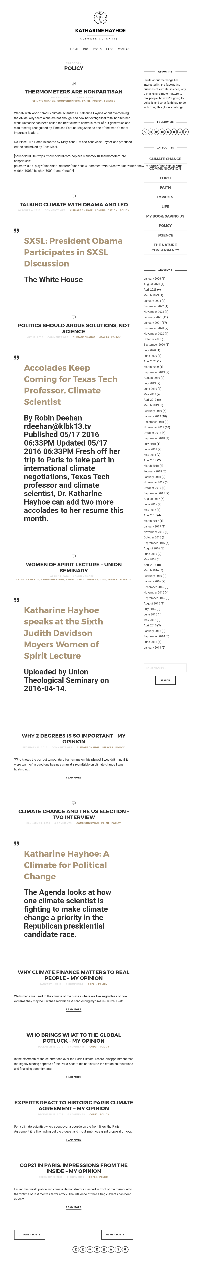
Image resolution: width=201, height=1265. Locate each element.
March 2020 (151, 367)
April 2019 (150, 399)
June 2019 (150, 389)
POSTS (97, 49)
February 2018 (153, 471)
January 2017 (152, 526)
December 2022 (154, 306)
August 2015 (152, 603)
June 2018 (150, 449)
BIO (85, 49)
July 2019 (150, 383)
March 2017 (151, 521)
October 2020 (152, 339)
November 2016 (154, 532)
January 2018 (152, 477)
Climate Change (43, 101)
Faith (86, 101)
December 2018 (154, 422)
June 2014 (150, 642)
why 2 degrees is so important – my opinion (74, 738)
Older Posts (30, 1234)
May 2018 (150, 455)
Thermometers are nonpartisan (73, 91)
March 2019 (151, 405)
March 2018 (151, 466)
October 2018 (152, 433)
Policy (97, 101)
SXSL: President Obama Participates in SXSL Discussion (73, 252)
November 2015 (154, 592)
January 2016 (152, 581)
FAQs (109, 49)
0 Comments (63, 823)
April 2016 (150, 565)
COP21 (70, 579)
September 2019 (154, 372)
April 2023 (150, 289)
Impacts (103, 337)
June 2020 (150, 356)
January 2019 (152, 416)
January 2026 (152, 278)
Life (103, 579)
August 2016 (152, 548)
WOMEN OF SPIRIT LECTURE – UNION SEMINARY (74, 567)
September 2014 (154, 636)
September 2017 (154, 493)
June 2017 (150, 504)
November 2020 (154, 333)
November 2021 (154, 312)
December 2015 (154, 587)
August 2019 (152, 378)
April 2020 (150, 361)
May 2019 (150, 394)
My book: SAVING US (165, 216)
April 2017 (150, 515)
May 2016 (150, 559)
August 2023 (152, 284)
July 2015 (150, 609)
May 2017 (150, 510)
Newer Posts (117, 1234)
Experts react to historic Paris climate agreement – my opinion (73, 1105)
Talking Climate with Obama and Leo (74, 204)
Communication (68, 101)
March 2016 (151, 570)
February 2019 (153, 411)
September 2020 (154, 344)
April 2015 (150, 625)
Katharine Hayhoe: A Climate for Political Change (66, 864)
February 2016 (153, 576)
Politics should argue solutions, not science (74, 328)
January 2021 (152, 322)
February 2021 (153, 317)
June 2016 (150, 554)
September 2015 (154, 598)
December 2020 (154, 328)
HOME (74, 49)
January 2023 (152, 301)
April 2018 (150, 460)
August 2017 (152, 499)
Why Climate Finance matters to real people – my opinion (74, 975)
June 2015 (150, 614)
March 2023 (151, 295)
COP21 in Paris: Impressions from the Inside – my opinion (74, 1168)
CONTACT (124, 49)
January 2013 (152, 647)
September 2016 (154, 543)
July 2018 (150, 444)
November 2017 (154, 482)
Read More (73, 777)
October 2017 (152, 488)
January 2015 (152, 631)
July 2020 (150, 350)
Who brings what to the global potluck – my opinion (73, 1038)
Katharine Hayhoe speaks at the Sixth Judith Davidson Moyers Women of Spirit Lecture (63, 632)
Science (109, 101)
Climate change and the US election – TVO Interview (73, 814)
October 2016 (152, 537)
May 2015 (150, 620)
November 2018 (154, 427)
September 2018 (154, 438)
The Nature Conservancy (165, 247)
